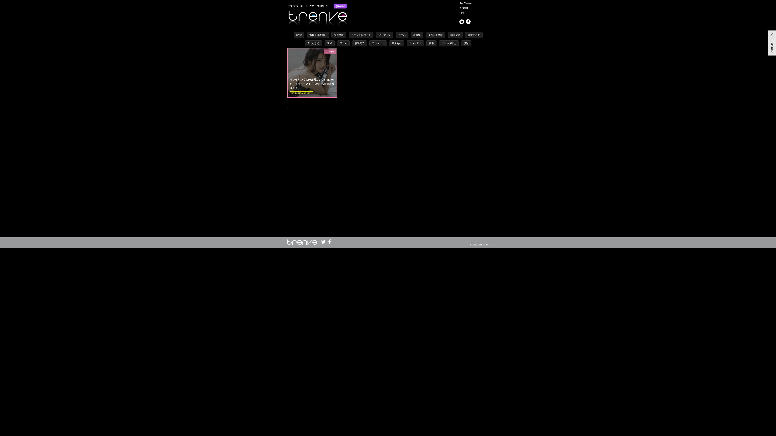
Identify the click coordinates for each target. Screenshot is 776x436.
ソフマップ (385, 35)
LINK (463, 13)
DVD (299, 35)
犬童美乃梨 (474, 35)
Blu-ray (343, 43)
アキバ (402, 35)
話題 (466, 43)
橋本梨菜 (455, 35)
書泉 (431, 43)
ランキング (378, 43)
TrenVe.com (465, 3)
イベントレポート (361, 35)
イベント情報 (435, 35)
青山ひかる (313, 43)
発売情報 (339, 35)
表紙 (329, 43)
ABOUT (464, 8)
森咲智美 (359, 43)
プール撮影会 (449, 43)
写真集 (417, 35)
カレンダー (415, 43)
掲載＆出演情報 (317, 35)
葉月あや (397, 43)
